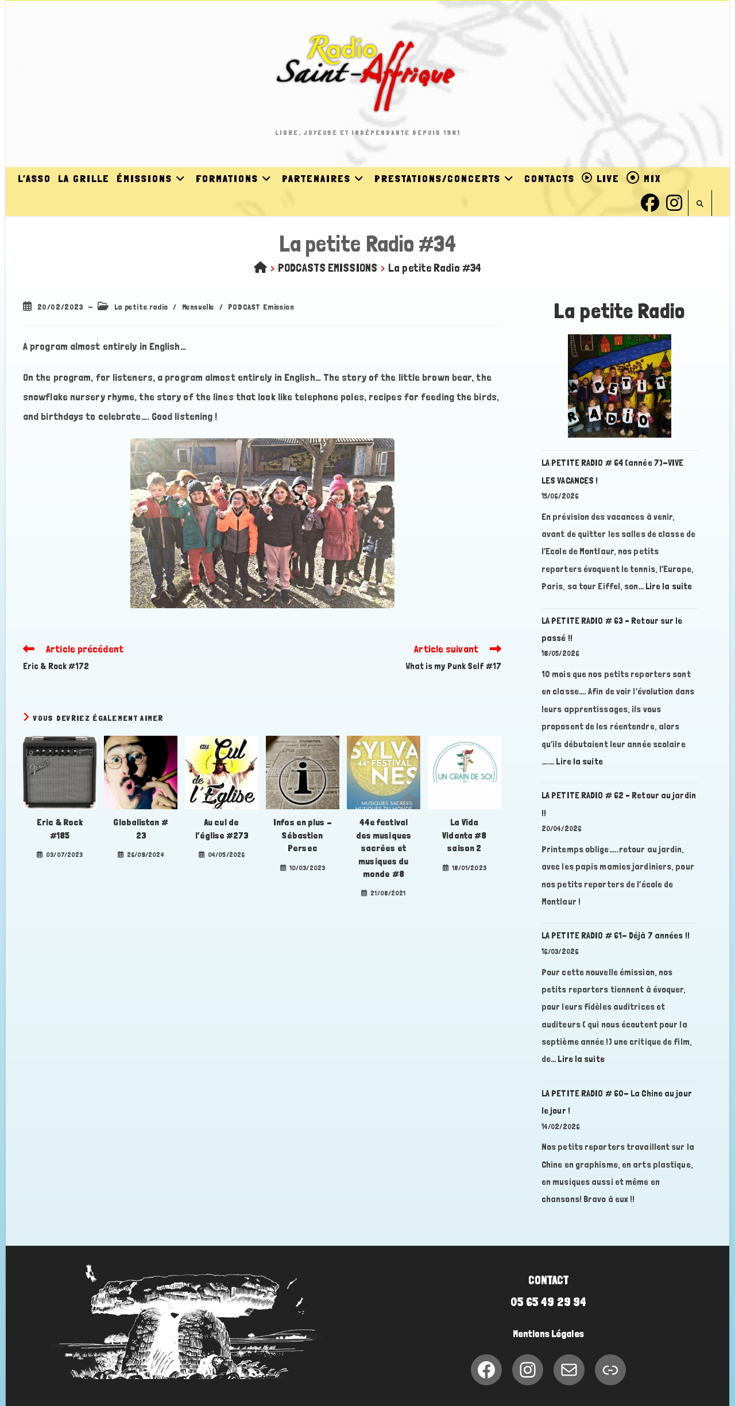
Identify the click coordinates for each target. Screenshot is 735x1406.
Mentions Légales (548, 1333)
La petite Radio (619, 311)
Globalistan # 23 (140, 828)
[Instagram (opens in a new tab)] (674, 201)
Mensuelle (198, 306)
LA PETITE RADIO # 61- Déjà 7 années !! (615, 935)
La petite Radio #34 (434, 268)
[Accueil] (260, 268)
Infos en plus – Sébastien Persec (302, 835)
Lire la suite (668, 586)
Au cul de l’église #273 (221, 828)
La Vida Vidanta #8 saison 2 (464, 835)
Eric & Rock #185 (60, 828)
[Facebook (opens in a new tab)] (650, 201)
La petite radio (141, 306)
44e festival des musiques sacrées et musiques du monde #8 (383, 848)
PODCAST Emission (261, 306)
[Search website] (700, 204)
